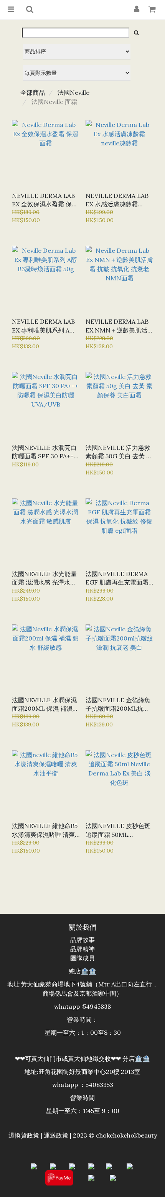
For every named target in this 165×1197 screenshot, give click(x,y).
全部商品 (32, 92)
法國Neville (73, 92)
